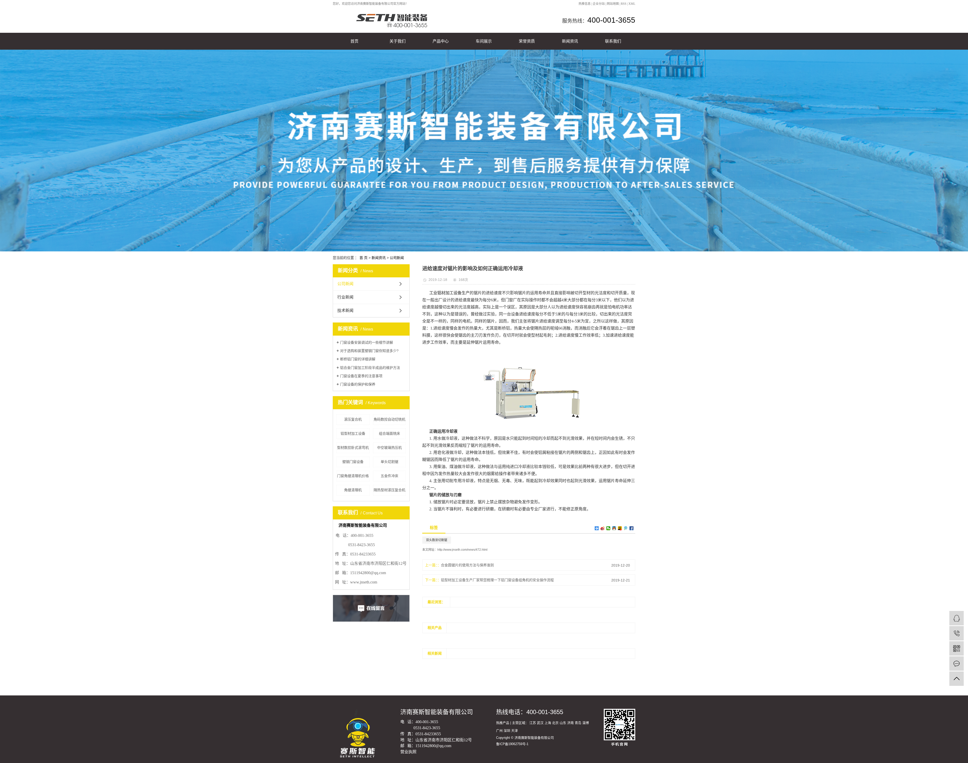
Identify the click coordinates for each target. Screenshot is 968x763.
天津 (514, 730)
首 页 (363, 258)
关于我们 (397, 41)
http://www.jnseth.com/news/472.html (462, 549)
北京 (555, 723)
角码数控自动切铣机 (389, 419)
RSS (623, 4)
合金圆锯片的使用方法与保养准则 (467, 565)
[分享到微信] (608, 528)
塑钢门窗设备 (353, 462)
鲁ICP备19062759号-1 (512, 744)
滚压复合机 (353, 419)
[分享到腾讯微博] (626, 528)
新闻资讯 (570, 41)
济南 (570, 723)
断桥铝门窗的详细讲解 (357, 359)
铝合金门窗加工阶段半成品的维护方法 (370, 368)
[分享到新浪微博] (602, 528)
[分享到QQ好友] (614, 528)
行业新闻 (345, 297)
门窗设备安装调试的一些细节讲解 (366, 342)
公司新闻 (397, 258)
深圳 (507, 730)
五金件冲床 (389, 476)
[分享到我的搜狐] (620, 528)
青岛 (578, 723)
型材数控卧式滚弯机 (353, 448)
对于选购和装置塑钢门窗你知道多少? (369, 351)
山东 (563, 723)
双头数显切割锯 (436, 540)
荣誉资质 (527, 41)
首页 (354, 41)
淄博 (585, 723)
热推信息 (585, 4)
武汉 (540, 723)
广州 (499, 730)
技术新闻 (345, 310)
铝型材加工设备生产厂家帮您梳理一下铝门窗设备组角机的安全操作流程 (497, 580)
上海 (547, 723)
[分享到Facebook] (631, 528)
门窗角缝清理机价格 (353, 476)
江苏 (532, 723)
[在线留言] (956, 663)
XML (631, 4)
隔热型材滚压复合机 (389, 490)
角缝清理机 (353, 490)
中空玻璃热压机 (389, 448)
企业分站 (599, 4)
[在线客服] (956, 618)
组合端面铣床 (389, 433)
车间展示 (484, 41)
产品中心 (441, 41)
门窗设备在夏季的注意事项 (361, 376)
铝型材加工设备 (353, 433)
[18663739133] (956, 633)
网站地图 (613, 4)
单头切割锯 (389, 462)
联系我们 (613, 41)
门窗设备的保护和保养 (357, 384)
